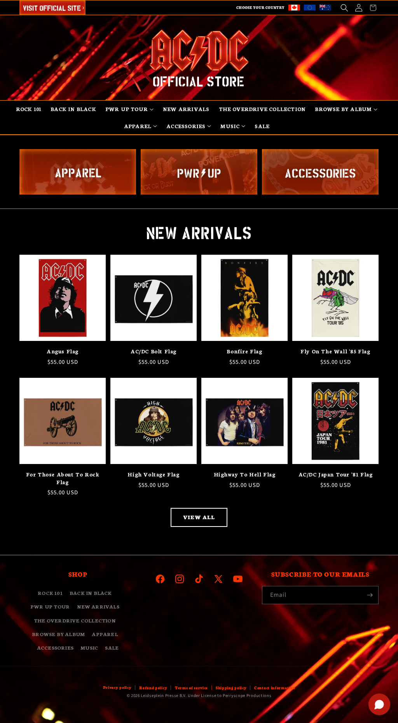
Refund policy (153, 687)
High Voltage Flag (153, 474)
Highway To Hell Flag (245, 474)
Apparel (104, 634)
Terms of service (191, 687)
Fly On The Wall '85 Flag (335, 351)
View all (199, 517)
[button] (344, 7)
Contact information (274, 687)
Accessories (55, 647)
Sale (112, 647)
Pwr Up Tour (50, 606)
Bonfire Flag (244, 351)
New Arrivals (98, 606)
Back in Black (91, 592)
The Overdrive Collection (75, 620)
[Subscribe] (369, 595)
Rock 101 (50, 592)
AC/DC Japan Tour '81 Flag (335, 474)
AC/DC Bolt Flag (153, 351)
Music (89, 647)
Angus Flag (63, 351)
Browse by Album (58, 634)
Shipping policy (231, 687)
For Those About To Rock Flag (63, 478)
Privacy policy (117, 687)
